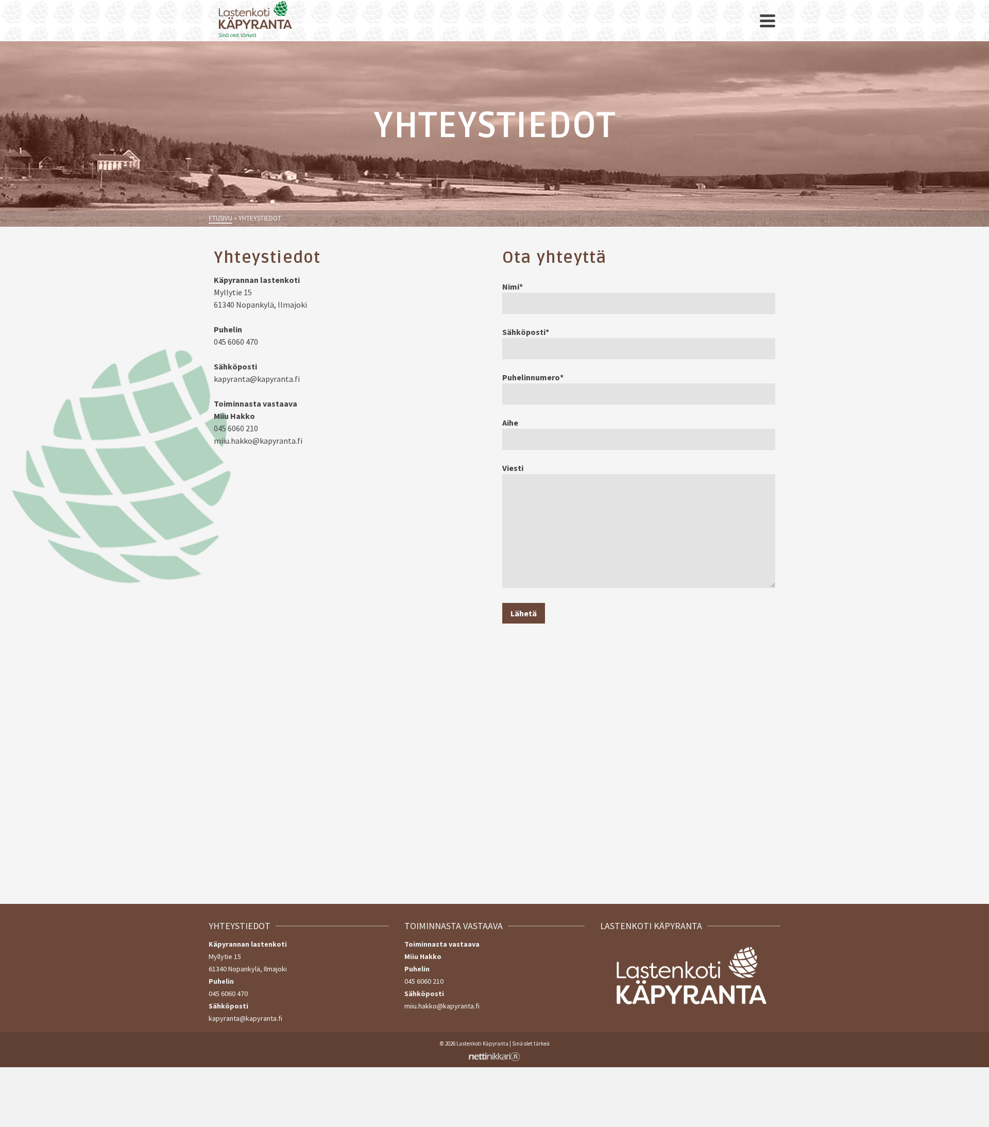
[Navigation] (767, 20)
